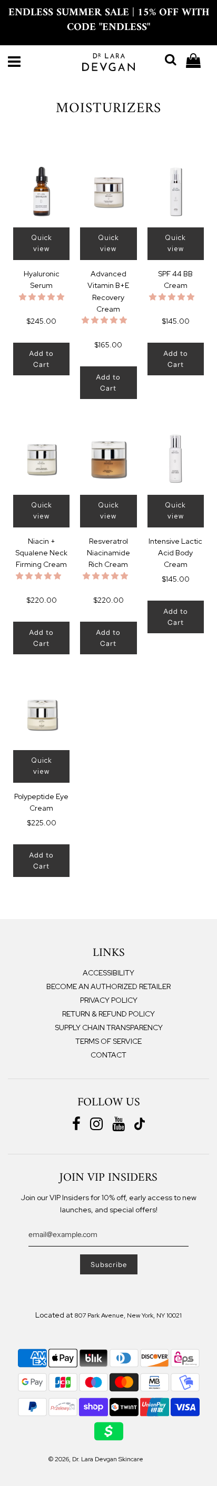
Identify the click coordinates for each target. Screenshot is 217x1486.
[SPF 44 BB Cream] (175, 191)
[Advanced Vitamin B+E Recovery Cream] (108, 191)
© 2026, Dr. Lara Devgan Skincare (95, 1459)
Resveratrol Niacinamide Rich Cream (108, 553)
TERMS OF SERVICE (108, 1041)
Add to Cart (41, 358)
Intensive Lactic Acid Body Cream (175, 553)
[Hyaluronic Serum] (41, 191)
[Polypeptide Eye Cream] (41, 714)
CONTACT (108, 1055)
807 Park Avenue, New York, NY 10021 (128, 1315)
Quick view (41, 243)
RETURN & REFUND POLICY (108, 1014)
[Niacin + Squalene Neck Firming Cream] (41, 459)
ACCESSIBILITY (108, 973)
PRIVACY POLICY (108, 1000)
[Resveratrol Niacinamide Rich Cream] (108, 459)
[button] (41, 297)
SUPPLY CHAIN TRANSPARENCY (109, 1027)
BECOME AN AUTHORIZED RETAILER (108, 986)
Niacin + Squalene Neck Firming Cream (41, 553)
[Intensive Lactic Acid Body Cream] (175, 459)
